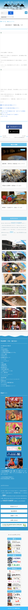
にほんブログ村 (4, 112)
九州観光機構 (3, 364)
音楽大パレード (17, 490)
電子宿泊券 (7, 227)
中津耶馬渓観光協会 (5, 369)
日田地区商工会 (4, 355)
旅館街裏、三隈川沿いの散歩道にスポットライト (13, 163)
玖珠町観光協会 (4, 367)
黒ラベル (15, 225)
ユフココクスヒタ (4, 375)
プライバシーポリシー (14, 529)
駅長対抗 (15, 227)
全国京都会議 (3, 377)
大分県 (2, 362)
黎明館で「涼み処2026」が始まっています (12, 207)
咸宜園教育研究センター (6, 357)
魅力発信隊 (6, 225)
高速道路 (23, 227)
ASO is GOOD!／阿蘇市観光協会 (7, 382)
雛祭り (18, 227)
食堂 (21, 229)
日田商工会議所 (4, 354)
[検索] (10, 13)
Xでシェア (14, 131)
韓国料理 (3, 227)
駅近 (11, 495)
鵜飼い (3, 498)
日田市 (2, 347)
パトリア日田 (3, 359)
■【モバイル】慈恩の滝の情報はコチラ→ (10, 108)
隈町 (12, 232)
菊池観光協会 (3, 381)
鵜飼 (3, 234)
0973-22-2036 (15, 472)
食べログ (9, 229)
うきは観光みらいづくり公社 (7, 370)
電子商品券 (8, 223)
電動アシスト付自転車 (16, 229)
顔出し (15, 232)
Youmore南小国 (4, 384)
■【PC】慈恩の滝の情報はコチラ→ (8, 105)
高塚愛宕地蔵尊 (16, 223)
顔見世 (5, 232)
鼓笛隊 (12, 227)
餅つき (24, 225)
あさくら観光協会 (4, 372)
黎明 (20, 227)
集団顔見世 (21, 232)
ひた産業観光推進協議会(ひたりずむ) (8, 352)
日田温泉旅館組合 (4, 349)
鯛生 (12, 229)
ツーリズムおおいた (5, 360)
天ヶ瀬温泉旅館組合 (5, 350)
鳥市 (11, 490)
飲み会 (23, 229)
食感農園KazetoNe (5, 229)
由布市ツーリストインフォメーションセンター (10, 379)
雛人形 (3, 225)
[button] (26, 12)
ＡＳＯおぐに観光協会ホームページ (8, 385)
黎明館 (2, 232)
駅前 (25, 229)
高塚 (6, 223)
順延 (17, 225)
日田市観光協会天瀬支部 (6, 345)
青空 (10, 227)
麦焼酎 (17, 232)
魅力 (19, 225)
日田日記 (4, 21)
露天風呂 (10, 225)
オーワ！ (6, 374)
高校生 (3, 223)
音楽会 (21, 225)
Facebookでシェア (15, 126)
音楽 (12, 225)
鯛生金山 (8, 232)
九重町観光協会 (4, 365)
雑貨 (6, 234)
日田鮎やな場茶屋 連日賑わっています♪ (11, 185)
